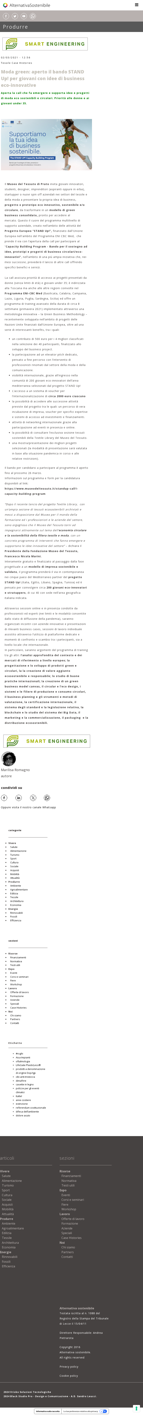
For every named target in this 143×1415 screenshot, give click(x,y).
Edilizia (14, 893)
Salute (14, 847)
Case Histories (22, 63)
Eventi (13, 973)
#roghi (19, 1053)
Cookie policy (69, 1375)
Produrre (15, 26)
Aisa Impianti (23, 1057)
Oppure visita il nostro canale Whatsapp (28, 807)
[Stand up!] (46, 144)
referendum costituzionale (31, 1107)
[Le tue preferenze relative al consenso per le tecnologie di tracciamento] (136, 1408)
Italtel (19, 1096)
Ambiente (15, 885)
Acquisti (14, 870)
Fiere (13, 980)
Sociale (14, 866)
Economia (15, 905)
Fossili (13, 916)
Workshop (16, 984)
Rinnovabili (16, 912)
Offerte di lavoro (19, 992)
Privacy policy (69, 1366)
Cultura (14, 862)
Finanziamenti (18, 957)
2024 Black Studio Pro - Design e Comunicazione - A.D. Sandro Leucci (50, 1396)
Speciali (14, 1003)
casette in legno (25, 1084)
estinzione (22, 1103)
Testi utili (15, 965)
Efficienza (15, 920)
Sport (13, 858)
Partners (15, 1019)
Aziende (15, 999)
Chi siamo (15, 1015)
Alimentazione (18, 851)
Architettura (16, 901)
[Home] (27, 5)
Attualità (15, 877)
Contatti (14, 1023)
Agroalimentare (19, 889)
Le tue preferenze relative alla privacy (80, 1411)
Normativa (16, 961)
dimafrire (21, 1080)
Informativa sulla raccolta (48, 1411)
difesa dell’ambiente (27, 1111)
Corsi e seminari (19, 976)
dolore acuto (23, 1115)
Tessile (6, 63)
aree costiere (23, 1100)
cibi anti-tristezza (25, 1076)
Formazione (17, 996)
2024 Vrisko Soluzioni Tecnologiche (27, 1392)
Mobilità (14, 874)
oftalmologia (23, 1061)
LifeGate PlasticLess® (28, 1065)
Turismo (14, 854)
